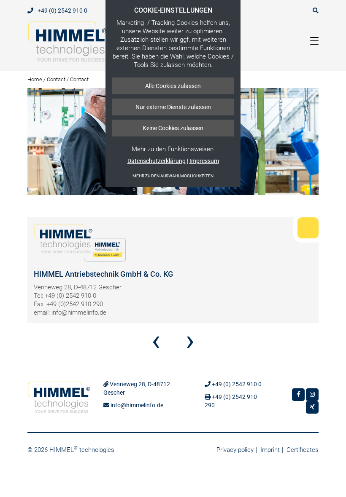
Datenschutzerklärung (156, 161)
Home (34, 79)
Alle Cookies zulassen (173, 86)
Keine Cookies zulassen (173, 128)
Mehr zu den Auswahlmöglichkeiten (173, 176)
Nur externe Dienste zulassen (173, 107)
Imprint (270, 450)
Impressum (204, 161)
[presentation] (156, 344)
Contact (56, 79)
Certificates (303, 450)
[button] (169, 187)
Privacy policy (235, 450)
